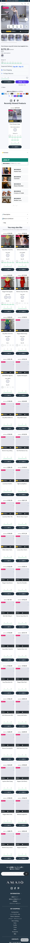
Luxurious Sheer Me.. (7, 516)
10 (4, 62)
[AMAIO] (3, 3)
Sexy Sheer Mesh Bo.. (7, 249)
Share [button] (3, 87)
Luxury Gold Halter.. (22, 715)
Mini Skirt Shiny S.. (7, 616)
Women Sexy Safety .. (7, 450)
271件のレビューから (15, 163)
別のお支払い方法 (22, 85)
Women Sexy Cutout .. (7, 847)
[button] (1, 1)
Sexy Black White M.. (7, 417)
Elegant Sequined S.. (22, 847)
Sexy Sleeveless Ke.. (8, 682)
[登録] (26, 874)
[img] (6, 163)
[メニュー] (28, 3)
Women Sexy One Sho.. (22, 291)
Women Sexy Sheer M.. (22, 616)
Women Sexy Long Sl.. (22, 516)
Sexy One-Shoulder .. (22, 583)
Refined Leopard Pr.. (22, 814)
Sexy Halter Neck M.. (7, 649)
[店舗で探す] (25, 3)
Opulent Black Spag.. (7, 781)
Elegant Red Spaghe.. (7, 291)
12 (12, 62)
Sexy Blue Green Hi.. (7, 333)
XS (5, 303)
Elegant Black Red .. (22, 682)
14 (10, 62)
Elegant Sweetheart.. (7, 583)
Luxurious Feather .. (8, 483)
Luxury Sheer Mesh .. (22, 550)
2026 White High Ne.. (7, 375)
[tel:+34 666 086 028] (22, 3)
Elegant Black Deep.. (22, 333)
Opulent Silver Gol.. (22, 649)
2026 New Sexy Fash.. (22, 748)
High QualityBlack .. (22, 483)
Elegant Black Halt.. (8, 814)
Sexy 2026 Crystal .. (22, 417)
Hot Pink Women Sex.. (22, 450)
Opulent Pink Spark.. (22, 375)
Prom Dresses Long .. (15, 124)
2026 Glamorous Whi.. (7, 715)
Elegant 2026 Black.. (22, 781)
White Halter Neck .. (7, 550)
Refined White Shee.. (22, 249)
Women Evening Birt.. (7, 748)
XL (12, 261)
